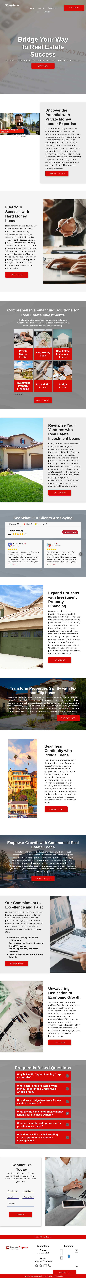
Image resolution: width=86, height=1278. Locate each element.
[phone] (49, 1266)
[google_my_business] (36, 1266)
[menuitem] (31, 8)
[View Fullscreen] (61, 1258)
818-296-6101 (43, 1253)
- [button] (61, 1253)
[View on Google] (10, 545)
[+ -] (69, 1258)
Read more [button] (12, 564)
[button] (5, 554)
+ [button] (61, 1251)
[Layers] (76, 1251)
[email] (45, 1266)
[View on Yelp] (49, 545)
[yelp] (41, 1266)
